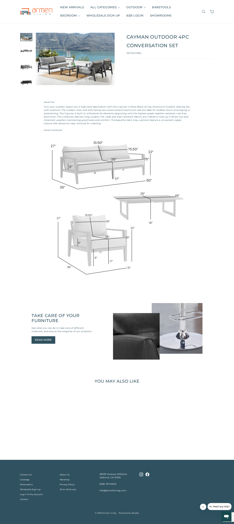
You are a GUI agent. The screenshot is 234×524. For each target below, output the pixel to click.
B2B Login (135, 15)
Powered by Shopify (129, 513)
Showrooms (161, 15)
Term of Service (68, 489)
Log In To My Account (31, 494)
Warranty (65, 479)
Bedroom (69, 15)
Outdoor (134, 7)
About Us (65, 474)
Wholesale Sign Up (30, 489)
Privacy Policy (67, 484)
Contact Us (26, 474)
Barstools (161, 7)
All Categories (104, 7)
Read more (43, 339)
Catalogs (24, 479)
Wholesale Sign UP (103, 15)
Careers (24, 499)
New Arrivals (72, 7)
